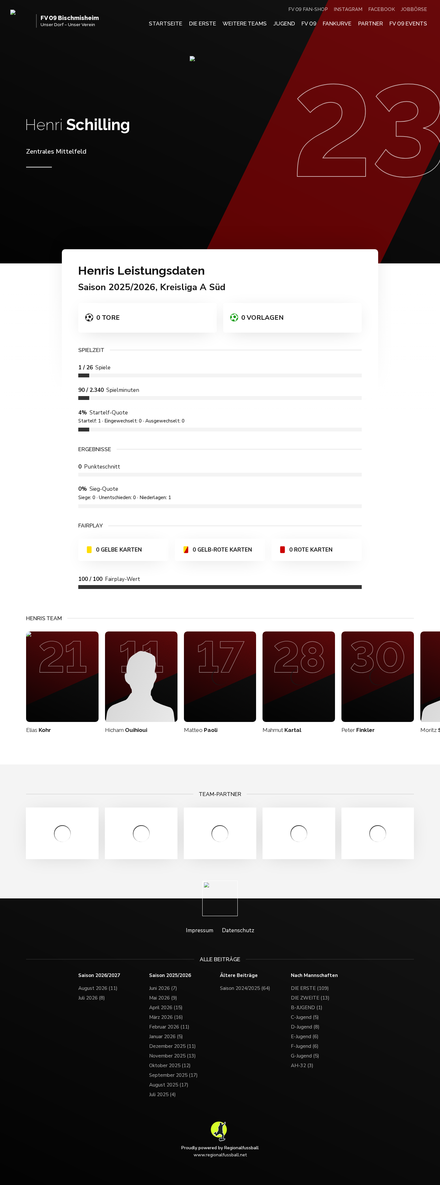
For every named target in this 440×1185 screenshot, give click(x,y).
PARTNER (370, 23)
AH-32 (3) (302, 1065)
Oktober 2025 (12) (170, 1065)
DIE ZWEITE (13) (310, 998)
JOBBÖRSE (414, 9)
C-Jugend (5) (305, 1017)
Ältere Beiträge (239, 975)
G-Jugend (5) (305, 1056)
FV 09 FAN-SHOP (308, 9)
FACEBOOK (381, 9)
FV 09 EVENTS (408, 23)
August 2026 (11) (98, 988)
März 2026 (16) (166, 1017)
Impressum (199, 930)
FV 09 (308, 23)
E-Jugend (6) (305, 1036)
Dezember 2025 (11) (172, 1046)
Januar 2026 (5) (166, 1036)
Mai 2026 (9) (163, 998)
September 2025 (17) (173, 1075)
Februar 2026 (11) (169, 1027)
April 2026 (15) (166, 1007)
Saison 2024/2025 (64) (245, 988)
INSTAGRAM (348, 9)
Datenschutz (238, 930)
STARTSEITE (165, 23)
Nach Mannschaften (314, 975)
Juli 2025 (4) (162, 1094)
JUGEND (284, 23)
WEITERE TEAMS (245, 23)
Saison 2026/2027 (99, 975)
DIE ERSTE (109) (310, 988)
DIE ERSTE (202, 23)
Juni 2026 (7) (163, 988)
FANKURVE (337, 23)
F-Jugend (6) (305, 1046)
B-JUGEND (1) (306, 1007)
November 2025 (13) (172, 1056)
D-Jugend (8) (305, 1027)
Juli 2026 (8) (91, 998)
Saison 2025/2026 (170, 975)
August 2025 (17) (168, 1085)
